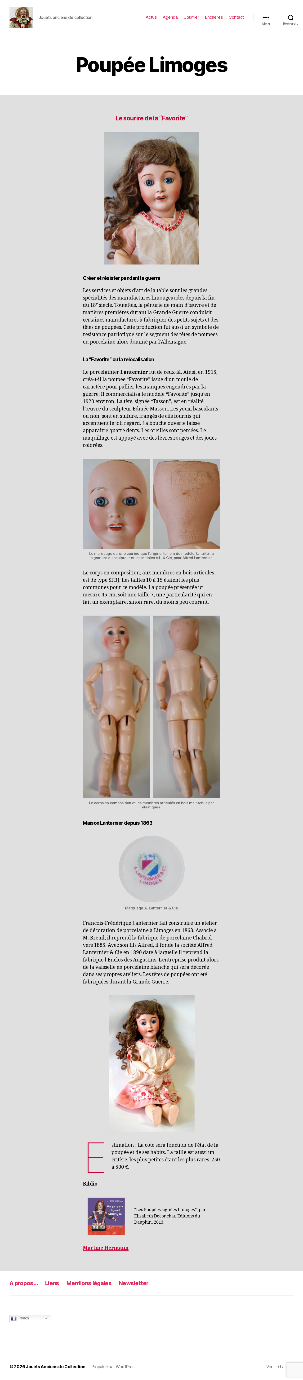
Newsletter (133, 1283)
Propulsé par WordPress (114, 1366)
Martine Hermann (106, 1248)
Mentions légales (88, 1283)
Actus (151, 17)
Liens (52, 1283)
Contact (236, 17)
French (23, 1318)
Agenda (170, 17)
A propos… (23, 1283)
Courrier (191, 17)
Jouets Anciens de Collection (55, 1366)
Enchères (214, 17)
